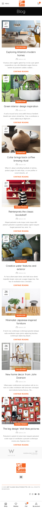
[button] (21, 477)
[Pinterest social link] (38, 494)
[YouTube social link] (35, 494)
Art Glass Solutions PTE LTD (18, 487)
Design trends (21, 207)
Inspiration (21, 101)
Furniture (21, 153)
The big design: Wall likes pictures (21, 428)
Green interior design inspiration (21, 106)
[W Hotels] (11, 453)
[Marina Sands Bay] (30, 453)
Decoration (21, 47)
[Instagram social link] (32, 494)
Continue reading (21, 71)
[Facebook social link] (30, 494)
